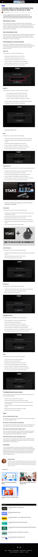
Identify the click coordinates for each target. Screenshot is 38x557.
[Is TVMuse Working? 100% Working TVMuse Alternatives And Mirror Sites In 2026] (4, 528)
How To (3, 5)
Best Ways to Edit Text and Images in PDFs (10, 497)
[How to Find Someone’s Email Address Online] (10, 476)
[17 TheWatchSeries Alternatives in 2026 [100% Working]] (4, 523)
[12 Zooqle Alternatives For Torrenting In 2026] (4, 509)
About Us (10, 550)
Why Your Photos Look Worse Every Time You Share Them (28, 483)
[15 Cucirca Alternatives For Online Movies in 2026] (4, 538)
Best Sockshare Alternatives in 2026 (14, 512)
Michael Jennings (7, 12)
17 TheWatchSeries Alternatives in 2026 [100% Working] (17, 522)
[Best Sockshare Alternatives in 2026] (4, 514)
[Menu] (2, 2)
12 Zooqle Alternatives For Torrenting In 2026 (16, 507)
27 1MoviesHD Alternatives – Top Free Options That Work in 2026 (19, 517)
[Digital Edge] (18, 1)
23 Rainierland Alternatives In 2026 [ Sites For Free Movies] (18, 532)
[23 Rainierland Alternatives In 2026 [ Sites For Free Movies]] (4, 533)
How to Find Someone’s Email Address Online (9, 483)
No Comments (24, 12)
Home (6, 550)
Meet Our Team (16, 550)
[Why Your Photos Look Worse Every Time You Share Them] (28, 476)
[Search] (35, 2)
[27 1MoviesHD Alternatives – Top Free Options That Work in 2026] (4, 518)
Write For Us (29, 550)
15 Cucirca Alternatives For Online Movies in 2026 (16, 537)
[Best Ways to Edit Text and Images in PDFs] (10, 491)
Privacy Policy (23, 550)
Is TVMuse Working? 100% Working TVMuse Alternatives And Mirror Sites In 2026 (22, 527)
